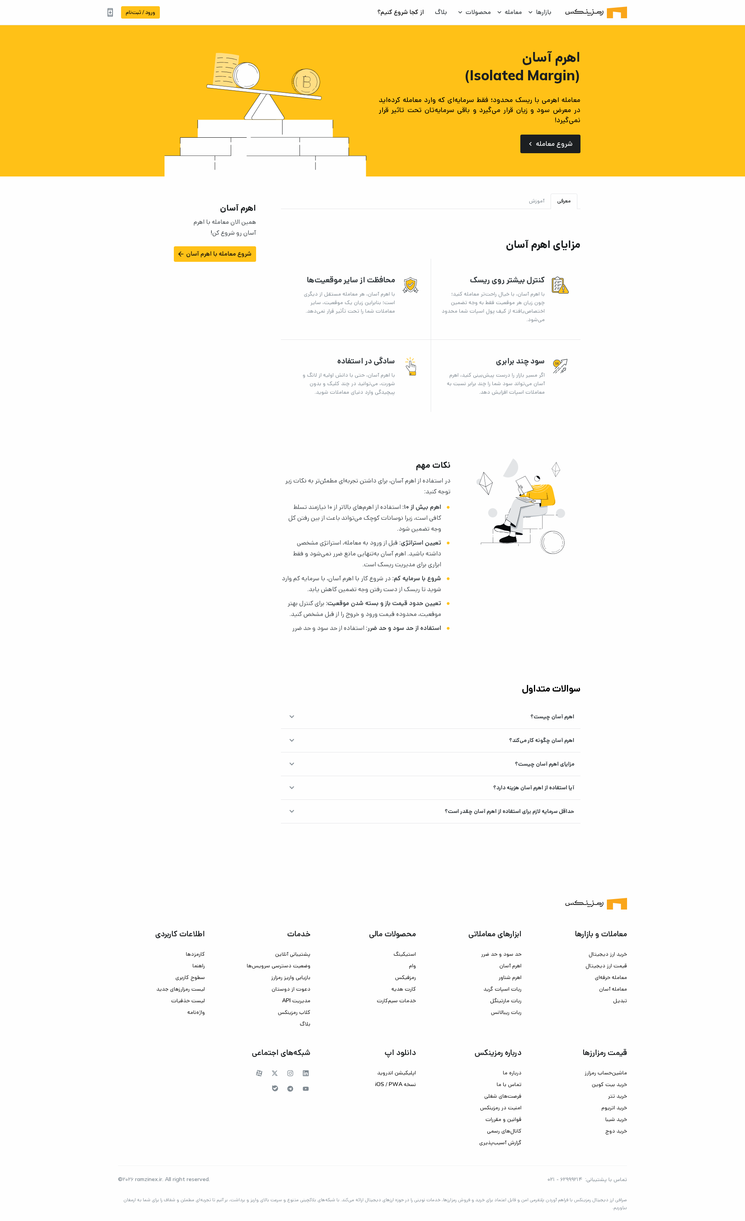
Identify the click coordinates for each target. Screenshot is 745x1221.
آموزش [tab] (536, 201)
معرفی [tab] (564, 201)
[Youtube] (305, 1088)
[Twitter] (274, 1073)
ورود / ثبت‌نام (140, 12)
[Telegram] (290, 1088)
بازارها (543, 12)
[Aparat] (259, 1073)
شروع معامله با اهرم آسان (214, 254)
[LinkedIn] (305, 1073)
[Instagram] (290, 1073)
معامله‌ (513, 12)
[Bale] (275, 1088)
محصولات (478, 12)
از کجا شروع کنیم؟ (401, 12)
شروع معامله (550, 144)
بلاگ (441, 12)
